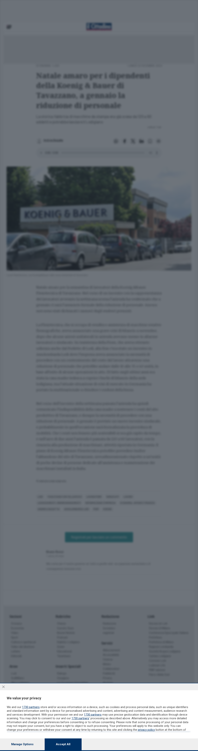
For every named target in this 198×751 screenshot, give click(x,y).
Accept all (63, 744)
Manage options (22, 744)
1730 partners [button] (31, 707)
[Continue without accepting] (3, 686)
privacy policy (146, 729)
